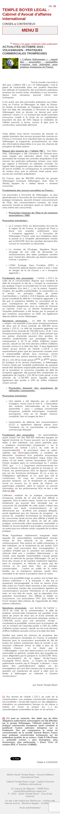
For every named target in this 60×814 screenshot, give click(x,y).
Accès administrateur (30, 807)
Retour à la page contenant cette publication (35, 44)
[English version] (54, 6)
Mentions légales (30, 803)
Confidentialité (48, 803)
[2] (3, 718)
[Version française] (50, 6)
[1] (18, 450)
